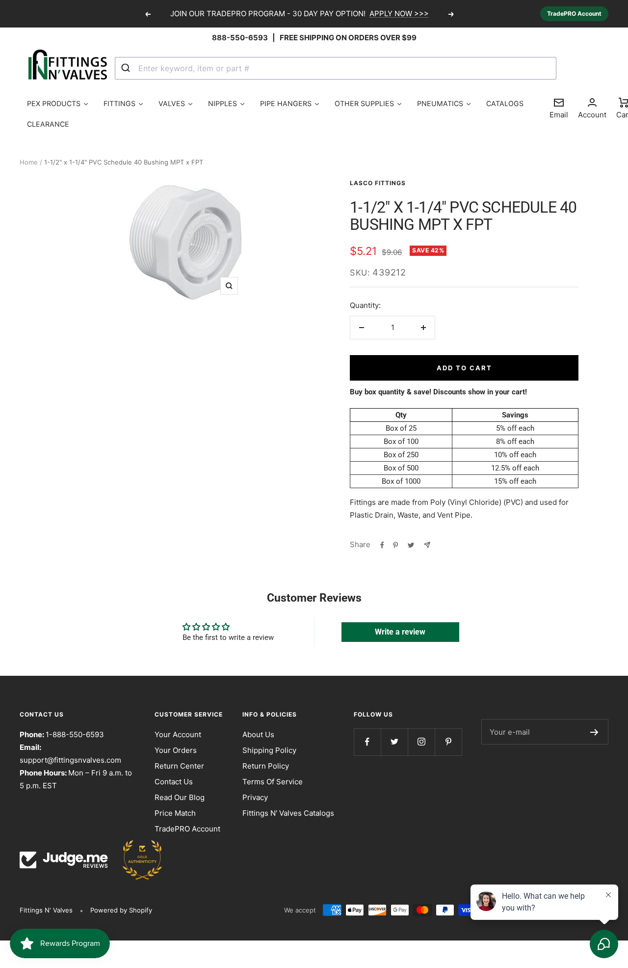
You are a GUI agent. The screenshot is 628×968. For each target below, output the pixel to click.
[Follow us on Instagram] (421, 741)
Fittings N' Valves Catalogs (288, 813)
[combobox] (335, 68)
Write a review (400, 631)
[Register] (594, 731)
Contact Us (174, 781)
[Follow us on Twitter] (394, 741)
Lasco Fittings (378, 183)
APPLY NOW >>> (399, 13)
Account (592, 114)
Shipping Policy (269, 750)
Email (559, 108)
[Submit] (126, 68)
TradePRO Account (574, 13)
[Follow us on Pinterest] (448, 741)
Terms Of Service (272, 781)
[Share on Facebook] (382, 544)
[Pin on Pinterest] (395, 544)
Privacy (255, 797)
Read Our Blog (180, 797)
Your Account (178, 734)
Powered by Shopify (121, 910)
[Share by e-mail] (427, 544)
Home (29, 162)
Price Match (175, 813)
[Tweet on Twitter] (411, 544)
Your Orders (176, 750)
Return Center (179, 766)
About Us (258, 734)
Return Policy (265, 766)
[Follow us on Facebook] (367, 741)
